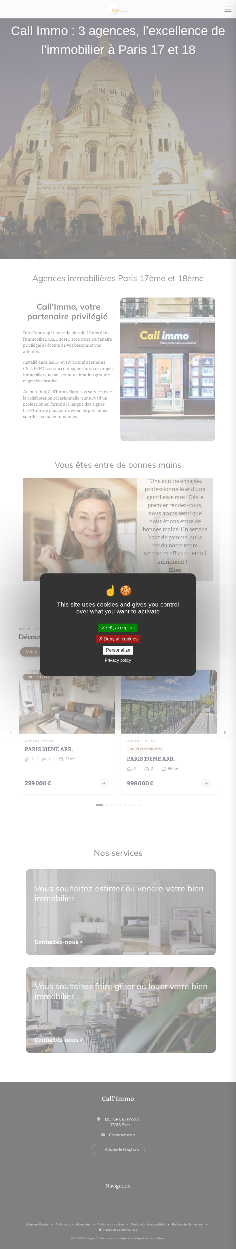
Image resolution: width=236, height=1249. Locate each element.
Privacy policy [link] (118, 660)
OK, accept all (120, 627)
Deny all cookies (120, 639)
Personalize (118, 650)
